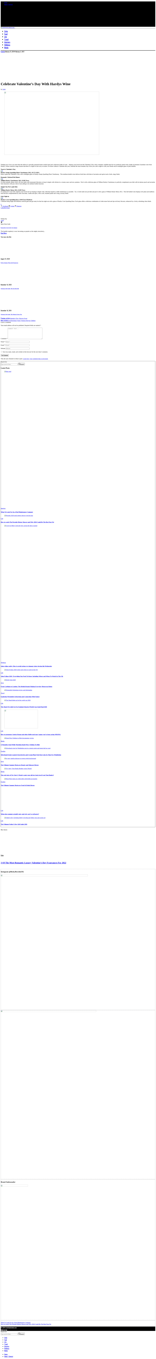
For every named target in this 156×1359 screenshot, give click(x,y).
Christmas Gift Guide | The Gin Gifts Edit (10, 288)
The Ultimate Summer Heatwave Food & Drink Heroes (18, 785)
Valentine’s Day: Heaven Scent (14, 318)
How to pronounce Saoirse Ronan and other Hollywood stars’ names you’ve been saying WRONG (31, 734)
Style (2, 683)
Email (3, 345)
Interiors (3, 508)
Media (2, 741)
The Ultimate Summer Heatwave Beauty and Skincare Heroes (20, 765)
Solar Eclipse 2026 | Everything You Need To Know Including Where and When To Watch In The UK (32, 676)
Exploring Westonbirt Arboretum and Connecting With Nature (20, 696)
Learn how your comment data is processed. (35, 359)
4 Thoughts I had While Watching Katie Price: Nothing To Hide (20, 744)
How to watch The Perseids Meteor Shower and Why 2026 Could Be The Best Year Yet (27, 522)
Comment (4, 338)
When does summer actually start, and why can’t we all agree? (20, 814)
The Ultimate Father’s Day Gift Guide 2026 (14, 824)
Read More (4, 233)
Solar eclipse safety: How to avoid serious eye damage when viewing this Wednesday (26, 666)
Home (5, 2)
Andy (4, 89)
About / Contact (8, 4)
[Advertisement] (78, 66)
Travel (2, 693)
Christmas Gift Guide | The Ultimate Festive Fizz (11, 314)
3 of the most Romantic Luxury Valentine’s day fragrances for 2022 (33, 863)
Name (3, 342)
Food (5, 1340)
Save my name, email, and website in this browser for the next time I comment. (25, 352)
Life (2, 518)
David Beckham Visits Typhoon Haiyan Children (18, 320)
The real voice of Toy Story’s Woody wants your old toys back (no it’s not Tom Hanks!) (27, 775)
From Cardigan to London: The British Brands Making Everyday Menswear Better (26, 686)
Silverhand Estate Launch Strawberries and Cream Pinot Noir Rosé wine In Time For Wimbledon (31, 755)
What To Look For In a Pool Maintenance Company (17, 512)
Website (3, 348)
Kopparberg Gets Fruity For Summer (9, 227)
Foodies (3, 52)
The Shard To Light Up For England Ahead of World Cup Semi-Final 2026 (24, 707)
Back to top (4, 1330)
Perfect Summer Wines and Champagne (9, 262)
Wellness (3, 662)
